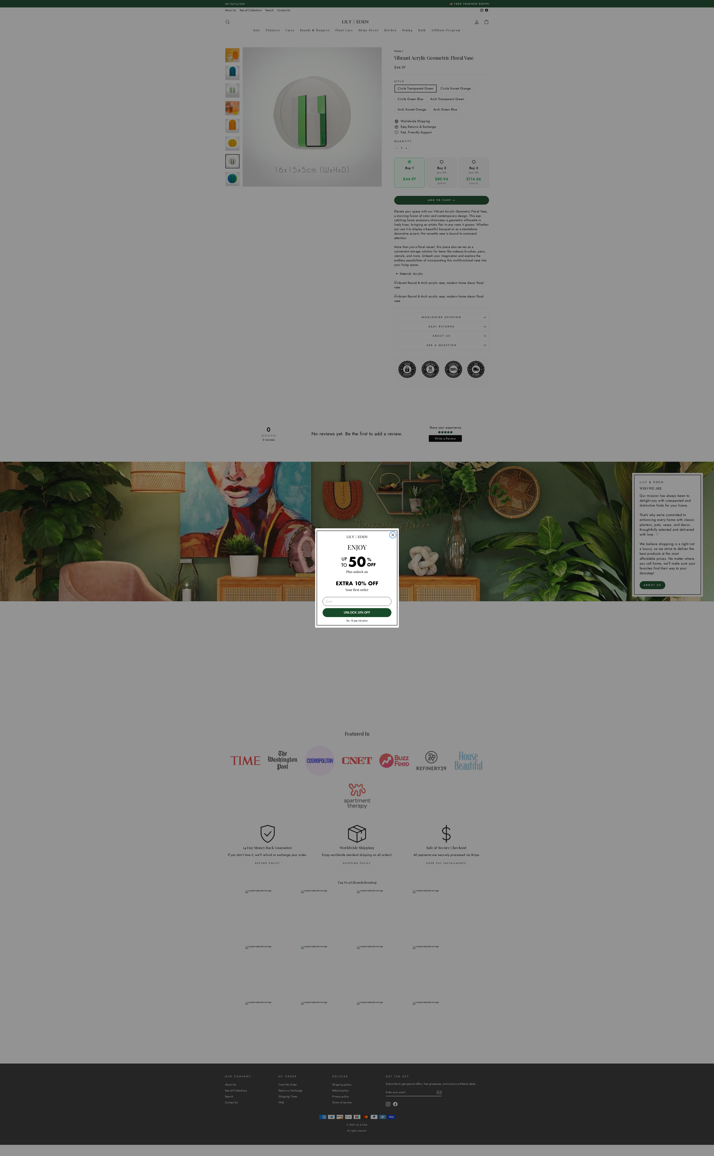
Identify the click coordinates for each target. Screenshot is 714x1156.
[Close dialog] (393, 535)
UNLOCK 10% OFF (357, 612)
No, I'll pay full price (357, 620)
